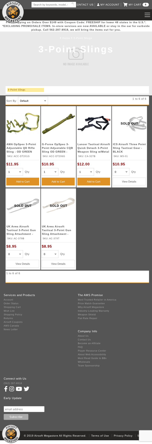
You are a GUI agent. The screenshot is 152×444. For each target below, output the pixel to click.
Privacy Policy (123, 435)
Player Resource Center (92, 351)
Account (8, 299)
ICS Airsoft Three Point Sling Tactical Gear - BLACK (129, 148)
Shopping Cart (12, 307)
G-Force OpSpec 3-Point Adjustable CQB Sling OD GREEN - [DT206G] (57, 148)
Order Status (11, 303)
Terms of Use (100, 435)
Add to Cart (22, 181)
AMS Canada (11, 325)
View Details (129, 181)
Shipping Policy (13, 314)
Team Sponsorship (89, 365)
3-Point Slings (82, 38)
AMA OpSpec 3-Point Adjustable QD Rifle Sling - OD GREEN (21, 148)
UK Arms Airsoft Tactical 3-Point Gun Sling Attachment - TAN (56, 231)
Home (66, 38)
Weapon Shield (87, 314)
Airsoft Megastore (13, 12)
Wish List (9, 311)
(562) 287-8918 (13, 383)
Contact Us (84, 339)
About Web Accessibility (92, 354)
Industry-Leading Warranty (93, 311)
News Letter (11, 329)
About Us (83, 336)
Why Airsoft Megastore (91, 307)
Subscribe (12, 402)
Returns (8, 318)
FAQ (80, 347)
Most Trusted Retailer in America (97, 299)
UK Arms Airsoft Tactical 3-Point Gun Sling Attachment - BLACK (21, 231)
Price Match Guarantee (91, 303)
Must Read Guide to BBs (92, 358)
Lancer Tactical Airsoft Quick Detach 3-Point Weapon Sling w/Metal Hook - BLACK (93, 148)
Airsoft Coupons (13, 322)
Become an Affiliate (89, 343)
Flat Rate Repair (87, 318)
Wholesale (84, 362)
